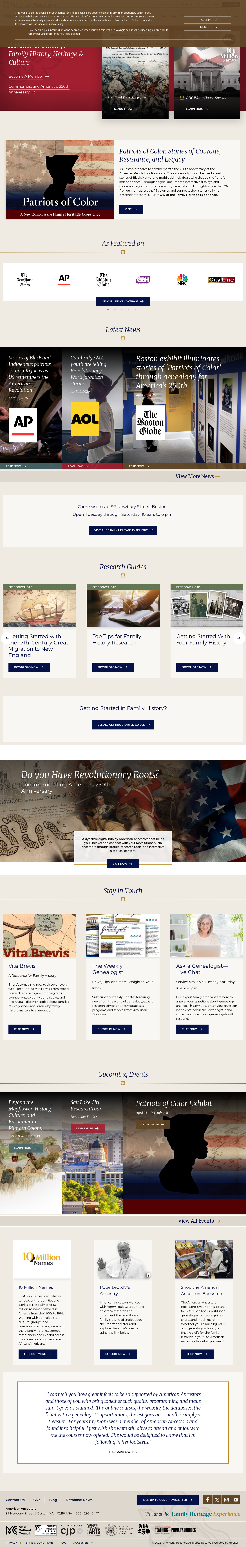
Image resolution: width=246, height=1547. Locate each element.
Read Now (13, 466)
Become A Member (26, 76)
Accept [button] (206, 20)
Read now (75, 466)
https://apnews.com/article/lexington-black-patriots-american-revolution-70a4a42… (64, 279)
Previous (7, 638)
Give (37, 1500)
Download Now (110, 667)
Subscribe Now (109, 1029)
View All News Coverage (120, 301)
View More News (195, 476)
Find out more (35, 1354)
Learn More (194, 109)
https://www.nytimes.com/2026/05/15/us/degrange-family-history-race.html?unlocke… (24, 279)
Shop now (194, 1354)
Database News (79, 1500)
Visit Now (120, 863)
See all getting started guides (121, 724)
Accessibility (83, 1542)
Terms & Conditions (38, 1542)
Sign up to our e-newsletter (165, 1500)
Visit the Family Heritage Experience (121, 530)
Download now (26, 667)
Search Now (123, 109)
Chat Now (189, 1029)
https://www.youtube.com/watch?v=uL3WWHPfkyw (142, 279)
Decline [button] (206, 27)
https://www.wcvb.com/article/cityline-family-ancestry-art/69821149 (221, 280)
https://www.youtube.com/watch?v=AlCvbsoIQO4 (182, 280)
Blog (53, 1500)
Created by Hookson (227, 1542)
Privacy (11, 1542)
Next (239, 638)
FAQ (63, 1542)
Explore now (115, 1354)
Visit (128, 209)
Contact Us (15, 1500)
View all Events (196, 1221)
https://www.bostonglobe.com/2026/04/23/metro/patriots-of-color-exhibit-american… (103, 279)
